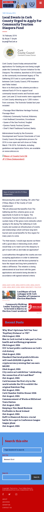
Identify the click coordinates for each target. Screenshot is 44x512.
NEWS (23, 287)
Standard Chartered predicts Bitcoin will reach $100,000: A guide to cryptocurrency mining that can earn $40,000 (21, 361)
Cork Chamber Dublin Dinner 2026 (19, 393)
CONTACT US (7, 507)
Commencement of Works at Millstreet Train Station (21, 400)
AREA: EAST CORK (8, 285)
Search (5, 473)
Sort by (5, 455)
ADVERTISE (6, 505)
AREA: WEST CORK (13, 287)
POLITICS (37, 287)
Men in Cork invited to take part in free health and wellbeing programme (21, 340)
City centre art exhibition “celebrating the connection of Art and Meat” (21, 373)
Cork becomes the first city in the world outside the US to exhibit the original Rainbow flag (20, 384)
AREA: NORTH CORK (23, 285)
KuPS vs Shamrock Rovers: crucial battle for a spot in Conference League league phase (21, 420)
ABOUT (4, 499)
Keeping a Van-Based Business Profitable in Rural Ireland (17, 409)
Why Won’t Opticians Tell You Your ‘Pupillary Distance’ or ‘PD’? (19, 331)
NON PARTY (29, 287)
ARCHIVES (6, 502)
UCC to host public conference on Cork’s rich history (22, 349)
